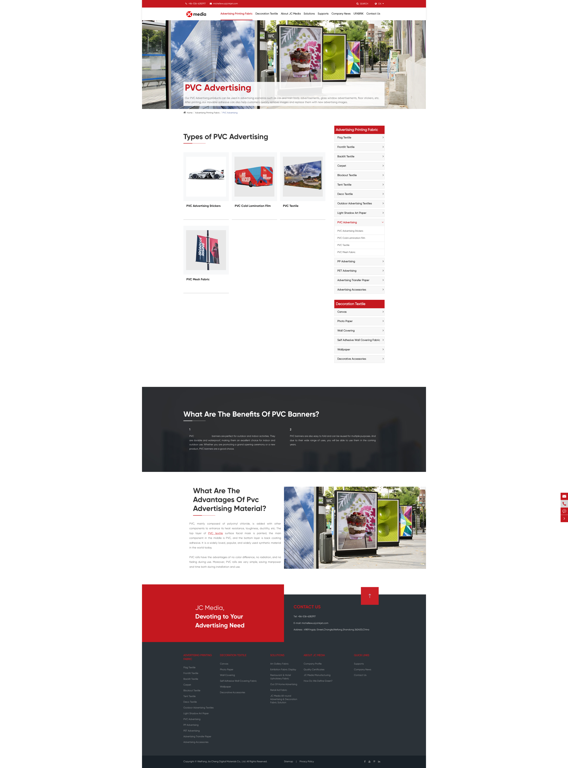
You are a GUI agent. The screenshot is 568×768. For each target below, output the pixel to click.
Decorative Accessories (351, 359)
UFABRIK (358, 13)
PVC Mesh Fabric (198, 279)
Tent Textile (344, 184)
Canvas (342, 312)
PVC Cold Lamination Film (253, 206)
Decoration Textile (266, 13)
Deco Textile (345, 194)
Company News (341, 13)
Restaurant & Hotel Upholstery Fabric (280, 677)
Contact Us (373, 13)
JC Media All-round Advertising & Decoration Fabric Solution (283, 699)
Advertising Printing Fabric (236, 13)
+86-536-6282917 (197, 4)
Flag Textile (344, 137)
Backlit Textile (345, 156)
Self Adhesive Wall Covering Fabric (358, 340)
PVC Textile (290, 206)
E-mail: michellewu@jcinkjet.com (311, 623)
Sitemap (288, 761)
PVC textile (215, 533)
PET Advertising (346, 271)
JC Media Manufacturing (317, 675)
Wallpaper (343, 349)
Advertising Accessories (351, 289)
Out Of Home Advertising (283, 684)
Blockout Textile (347, 175)
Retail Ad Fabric (278, 690)
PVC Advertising (230, 113)
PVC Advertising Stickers (203, 206)
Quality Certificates (314, 670)
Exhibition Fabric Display (283, 670)
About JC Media (291, 13)
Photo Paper (345, 321)
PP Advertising (346, 261)
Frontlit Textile (346, 147)
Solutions (309, 13)
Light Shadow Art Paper (351, 213)
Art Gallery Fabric (279, 664)
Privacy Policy (307, 761)
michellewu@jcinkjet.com (225, 4)
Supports (323, 13)
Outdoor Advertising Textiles (354, 203)
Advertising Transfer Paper (353, 280)
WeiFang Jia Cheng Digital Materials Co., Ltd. (221, 761)
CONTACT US (307, 607)
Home (189, 113)
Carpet (341, 166)
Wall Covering (346, 330)
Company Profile (313, 664)
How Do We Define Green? (318, 681)
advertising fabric (203, 436)
